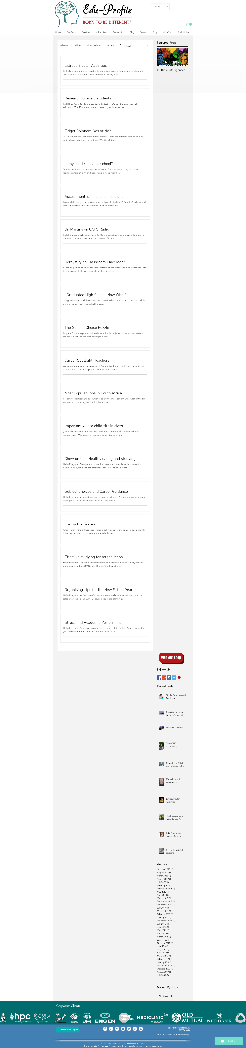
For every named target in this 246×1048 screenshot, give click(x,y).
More (109, 45)
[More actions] (147, 61)
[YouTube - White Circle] (123, 1029)
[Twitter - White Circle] (129, 1029)
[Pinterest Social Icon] (179, 677)
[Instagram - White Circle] (117, 1029)
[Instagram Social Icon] (169, 677)
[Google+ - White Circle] (111, 1029)
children (77, 45)
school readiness (94, 45)
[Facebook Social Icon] (159, 677)
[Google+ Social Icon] (164, 677)
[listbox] (160, 7)
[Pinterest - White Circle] (135, 1029)
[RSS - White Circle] (141, 1029)
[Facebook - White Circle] (105, 1029)
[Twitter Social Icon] (174, 677)
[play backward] (3, 1018)
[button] (160, 7)
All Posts (64, 45)
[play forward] (242, 1018)
